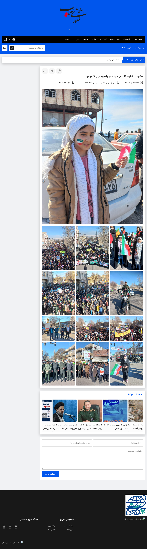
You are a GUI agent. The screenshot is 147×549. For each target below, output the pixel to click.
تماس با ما (76, 39)
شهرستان (126, 39)
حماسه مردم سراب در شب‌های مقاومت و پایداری (100, 59)
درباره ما (66, 39)
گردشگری (103, 39)
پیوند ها (86, 39)
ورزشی (94, 39)
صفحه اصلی (137, 39)
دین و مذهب (115, 39)
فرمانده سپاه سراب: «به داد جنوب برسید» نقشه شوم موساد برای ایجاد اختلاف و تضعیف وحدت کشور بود (87, 428)
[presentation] (140, 415)
